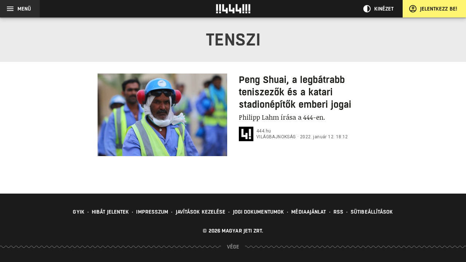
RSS (338, 212)
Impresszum (152, 212)
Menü (24, 9)
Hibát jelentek (110, 212)
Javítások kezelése (201, 212)
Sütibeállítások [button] (372, 212)
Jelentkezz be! (438, 9)
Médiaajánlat (308, 212)
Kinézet (384, 9)
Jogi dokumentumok (258, 212)
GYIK (78, 212)
